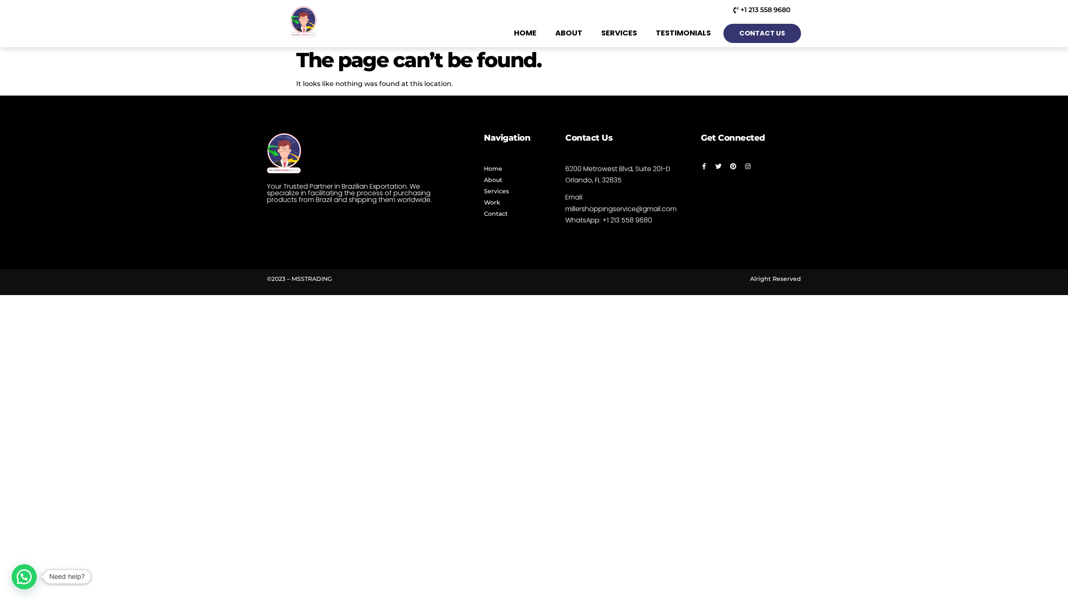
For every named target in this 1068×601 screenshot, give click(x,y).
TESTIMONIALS (683, 33)
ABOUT (568, 33)
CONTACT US (762, 33)
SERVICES (619, 33)
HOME (525, 33)
